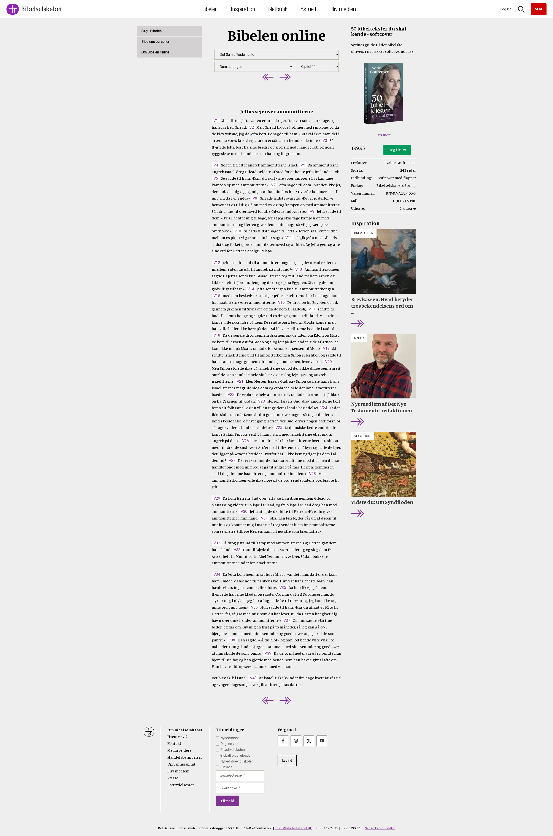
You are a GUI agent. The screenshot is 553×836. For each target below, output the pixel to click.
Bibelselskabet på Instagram (296, 740)
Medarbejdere (179, 750)
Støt (539, 8)
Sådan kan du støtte (380, 828)
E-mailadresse (231, 775)
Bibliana (226, 767)
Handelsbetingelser (184, 757)
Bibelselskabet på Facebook (283, 740)
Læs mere (383, 134)
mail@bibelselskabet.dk (293, 828)
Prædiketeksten (232, 750)
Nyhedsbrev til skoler (236, 761)
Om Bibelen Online (155, 52)
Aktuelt (308, 9)
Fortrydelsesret (180, 784)
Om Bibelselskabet (185, 729)
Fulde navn (228, 788)
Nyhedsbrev (229, 738)
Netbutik (278, 9)
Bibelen (209, 9)
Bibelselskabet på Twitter (309, 740)
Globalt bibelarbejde (235, 755)
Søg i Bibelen (151, 31)
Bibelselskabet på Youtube (321, 740)
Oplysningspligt (181, 764)
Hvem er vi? (177, 736)
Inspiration (243, 9)
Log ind (287, 760)
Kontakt (174, 743)
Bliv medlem (343, 9)
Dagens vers (230, 744)
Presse (172, 777)
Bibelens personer (155, 42)
